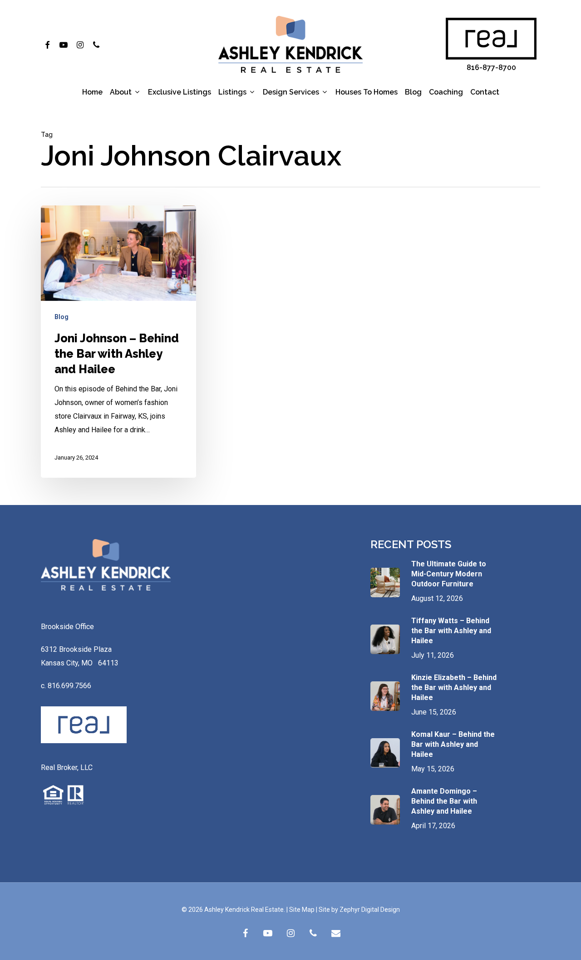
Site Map (302, 909)
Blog (61, 316)
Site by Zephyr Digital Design (359, 909)
